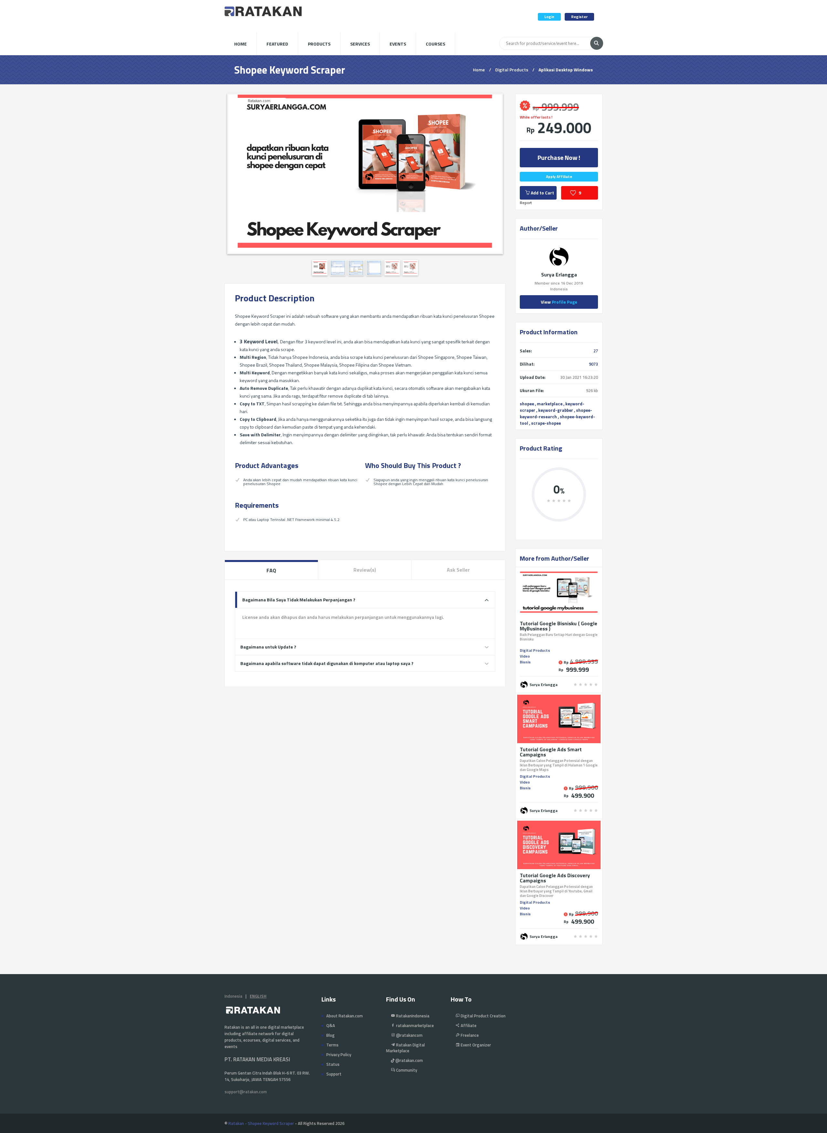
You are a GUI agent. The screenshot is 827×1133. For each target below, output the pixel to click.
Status (333, 1064)
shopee (527, 403)
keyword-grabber (555, 410)
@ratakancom (409, 1035)
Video (525, 656)
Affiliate (468, 1025)
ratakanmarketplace (414, 1025)
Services (360, 43)
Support (333, 1074)
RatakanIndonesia (412, 1016)
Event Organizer (475, 1045)
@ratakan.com (408, 1060)
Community (406, 1070)
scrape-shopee (546, 423)
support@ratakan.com (246, 1091)
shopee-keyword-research (556, 413)
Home (240, 43)
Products (319, 43)
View (559, 301)
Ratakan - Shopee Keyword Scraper (261, 1123)
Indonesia (233, 996)
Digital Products (511, 69)
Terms (332, 1045)
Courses (435, 43)
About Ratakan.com (344, 1016)
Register (579, 17)
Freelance (469, 1035)
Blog (330, 1035)
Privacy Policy (338, 1054)
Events (398, 43)
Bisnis (525, 662)
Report (526, 203)
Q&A (330, 1025)
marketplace (549, 403)
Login (549, 17)
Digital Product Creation (483, 1016)
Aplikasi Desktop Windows (566, 69)
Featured (277, 43)
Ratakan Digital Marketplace (405, 1048)
